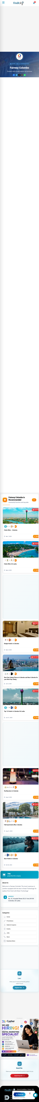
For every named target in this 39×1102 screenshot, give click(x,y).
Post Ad (20, 1094)
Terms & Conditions (22, 1089)
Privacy (29, 1089)
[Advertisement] (19, 31)
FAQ (33, 1089)
